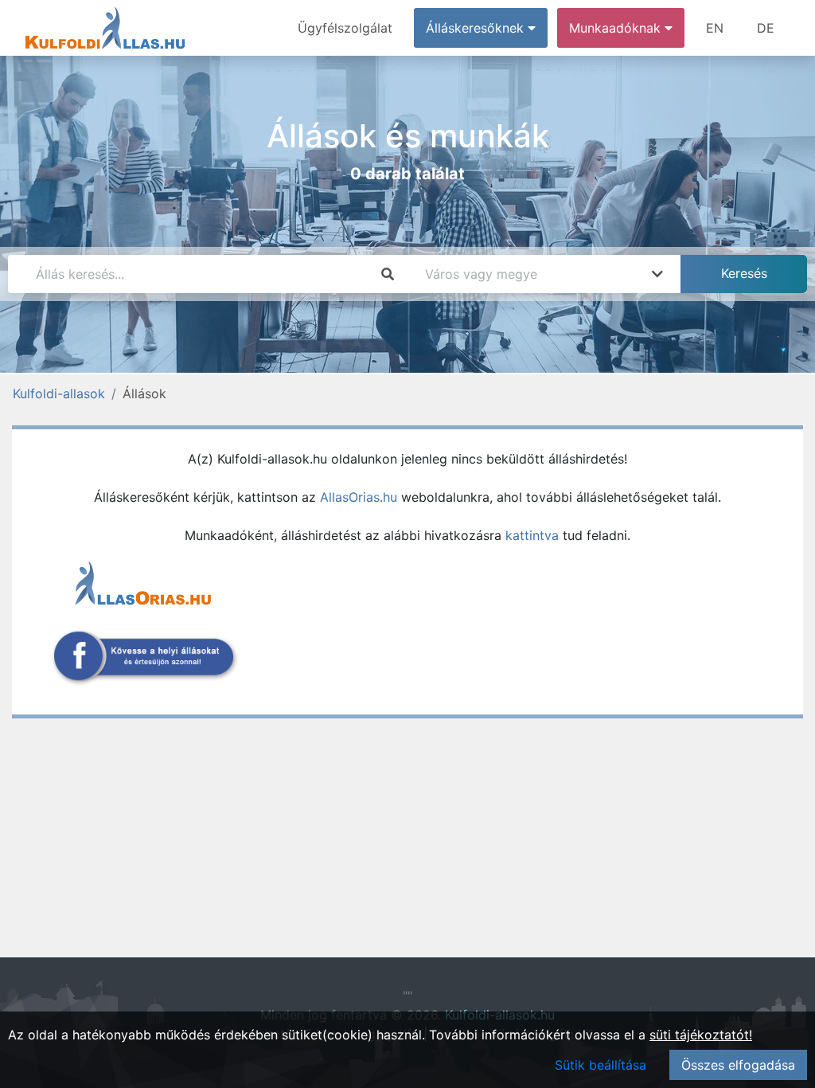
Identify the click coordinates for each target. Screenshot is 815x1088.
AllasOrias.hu (358, 497)
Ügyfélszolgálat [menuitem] (345, 28)
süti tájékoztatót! (700, 1035)
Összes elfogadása (738, 1065)
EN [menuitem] (714, 28)
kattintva (532, 535)
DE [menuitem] (765, 28)
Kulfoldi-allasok (59, 393)
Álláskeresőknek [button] (477, 28)
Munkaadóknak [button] (617, 28)
